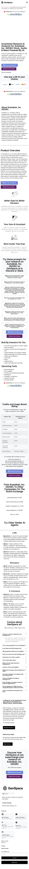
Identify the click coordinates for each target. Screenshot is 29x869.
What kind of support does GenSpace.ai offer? (14, 670)
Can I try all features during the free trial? (13, 691)
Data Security (4, 848)
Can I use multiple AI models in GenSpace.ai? (11, 679)
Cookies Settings (6, 803)
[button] (27, 2)
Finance (7, 7)
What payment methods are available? (13, 651)
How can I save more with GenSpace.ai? (14, 654)
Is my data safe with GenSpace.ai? (12, 648)
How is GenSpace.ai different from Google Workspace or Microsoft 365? (13, 687)
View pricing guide (6, 72)
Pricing (3, 846)
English (6, 793)
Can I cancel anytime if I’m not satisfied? (14, 645)
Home (2, 7)
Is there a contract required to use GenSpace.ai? (12, 634)
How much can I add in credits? (11, 657)
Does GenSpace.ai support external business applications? (12, 683)
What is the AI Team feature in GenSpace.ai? (11, 663)
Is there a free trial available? (11, 667)
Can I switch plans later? (9, 660)
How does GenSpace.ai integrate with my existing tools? (13, 674)
